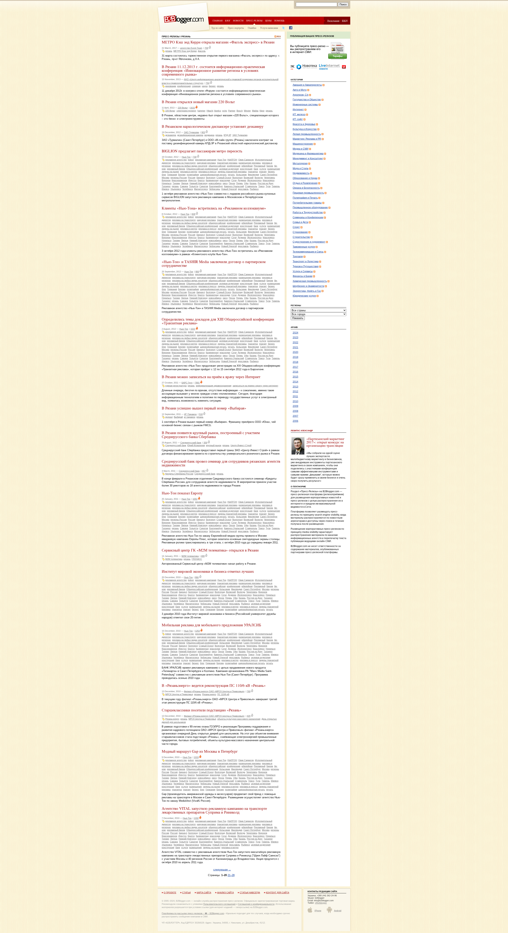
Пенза (232, 183)
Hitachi (210, 111)
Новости (238, 20)
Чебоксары (214, 189)
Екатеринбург (216, 186)
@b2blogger (321, 903)
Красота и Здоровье (304, 124)
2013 (295, 386)
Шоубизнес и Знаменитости (308, 286)
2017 (295, 367)
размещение (273, 169)
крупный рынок (213, 445)
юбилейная (247, 166)
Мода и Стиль (300, 168)
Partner (231, 111)
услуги (262, 169)
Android (337, 910)
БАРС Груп (187, 382)
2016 (295, 372)
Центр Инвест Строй (241, 445)
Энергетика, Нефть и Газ (307, 291)
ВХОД (345, 20)
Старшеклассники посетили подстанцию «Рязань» (201, 709)
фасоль (202, 51)
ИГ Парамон (190, 414)
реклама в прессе (207, 171)
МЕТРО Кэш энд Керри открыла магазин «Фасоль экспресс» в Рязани (218, 41)
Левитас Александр (302, 431)
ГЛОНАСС (197, 559)
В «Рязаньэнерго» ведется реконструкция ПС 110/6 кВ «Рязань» (214, 685)
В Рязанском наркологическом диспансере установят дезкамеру (213, 126)
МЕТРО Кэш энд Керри (185, 51)
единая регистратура (176, 385)
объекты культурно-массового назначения (238, 719)
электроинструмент (186, 111)
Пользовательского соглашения (219, 904)
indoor (191, 160)
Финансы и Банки (302, 276)
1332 (196, 818)
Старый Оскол (223, 177)
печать (231, 174)
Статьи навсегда (250, 892)
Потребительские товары (307, 203)
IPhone (318, 910)
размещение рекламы (250, 163)
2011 (295, 396)
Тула (268, 186)
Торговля (298, 256)
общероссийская (217, 166)
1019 (196, 757)
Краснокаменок (179, 180)
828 (193, 214)
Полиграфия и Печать (305, 198)
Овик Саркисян (246, 160)
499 (203, 556)
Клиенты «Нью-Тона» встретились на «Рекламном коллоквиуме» (214, 208)
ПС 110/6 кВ (223, 694)
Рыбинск (254, 189)
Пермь (239, 183)
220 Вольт (183, 108)
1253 (197, 631)
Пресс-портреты (236, 27)
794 (207, 83)
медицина (209, 135)
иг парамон (189, 417)
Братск (201, 180)
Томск (261, 186)
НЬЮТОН (232, 160)
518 (201, 414)
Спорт (296, 227)
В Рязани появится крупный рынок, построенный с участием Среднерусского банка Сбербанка (211, 434)
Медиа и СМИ (300, 149)
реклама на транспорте (184, 163)
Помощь (279, 20)
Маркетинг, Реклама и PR (307, 139)
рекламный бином (176, 169)
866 (197, 577)
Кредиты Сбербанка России (179, 474)
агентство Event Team (191, 48)
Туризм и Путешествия (305, 266)
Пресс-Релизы (171, 36)
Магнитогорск (201, 189)
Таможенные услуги (304, 247)
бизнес (212, 86)
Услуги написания (269, 27)
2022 (295, 342)
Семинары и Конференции (308, 217)
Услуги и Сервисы (303, 271)
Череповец (269, 177)
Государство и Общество (307, 99)
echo (224, 111)
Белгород (210, 177)
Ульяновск (175, 189)
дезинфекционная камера (190, 135)
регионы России (178, 177)
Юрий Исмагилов (196, 445)
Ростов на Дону (265, 183)
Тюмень (276, 186)
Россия (191, 177)
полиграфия (193, 174)
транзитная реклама (227, 163)
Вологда (259, 177)
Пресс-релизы (254, 20)
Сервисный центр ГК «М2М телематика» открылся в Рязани (210, 550)
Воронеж (166, 180)
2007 (295, 416)
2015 (295, 377)
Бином (270, 166)
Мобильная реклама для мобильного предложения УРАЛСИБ (211, 624)
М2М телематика (190, 556)
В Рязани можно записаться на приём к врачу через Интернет (211, 376)
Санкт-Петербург (268, 174)
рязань (168, 51)
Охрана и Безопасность (306, 188)
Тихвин (176, 183)
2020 (295, 352)
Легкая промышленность (307, 134)
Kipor (262, 111)
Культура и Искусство (305, 129)
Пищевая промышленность (308, 193)
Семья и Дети (300, 222)
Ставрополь (251, 186)
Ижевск (165, 189)
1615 (192, 108)
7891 (197, 382)
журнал (169, 417)
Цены (268, 20)
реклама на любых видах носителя (189, 166)
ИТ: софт (298, 119)
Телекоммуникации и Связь (308, 252)
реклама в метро (188, 171)
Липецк (184, 183)
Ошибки (252, 27)
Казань (253, 183)
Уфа (246, 183)
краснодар (225, 180)
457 (204, 471)
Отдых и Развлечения (305, 183)
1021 (192, 329)
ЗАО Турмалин (191, 132)
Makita (255, 111)
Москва (165, 177)
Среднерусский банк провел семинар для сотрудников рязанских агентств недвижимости (221, 463)
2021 (295, 347)
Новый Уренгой (229, 189)
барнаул (200, 177)
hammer (201, 111)
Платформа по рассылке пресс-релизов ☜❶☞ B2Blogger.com (193, 913)
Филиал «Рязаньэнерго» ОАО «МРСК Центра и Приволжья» (214, 691)
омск (225, 183)
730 (194, 157)
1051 (195, 499)
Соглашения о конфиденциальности (256, 904)
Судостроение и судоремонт (309, 242)
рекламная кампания (205, 160)
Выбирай (178, 417)
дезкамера (170, 135)
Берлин (182, 174)
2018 (295, 362)
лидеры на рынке (170, 171)
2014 (295, 382)
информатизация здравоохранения (213, 385)
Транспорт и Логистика (305, 261)
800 (197, 271)
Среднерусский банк (190, 442)
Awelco (217, 111)
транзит (263, 171)
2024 (295, 332)
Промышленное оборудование (310, 207)
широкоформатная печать (213, 174)
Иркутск (192, 180)
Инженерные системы (305, 104)
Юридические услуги (304, 296)
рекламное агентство (176, 160)
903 (203, 132)
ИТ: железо (299, 114)
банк (256, 169)
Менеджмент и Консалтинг (308, 158)
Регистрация (333, 20)
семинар (196, 86)
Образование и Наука (305, 178)
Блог (227, 20)
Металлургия (300, 163)
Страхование (300, 232)
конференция (184, 86)
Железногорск (254, 180)
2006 (295, 421)
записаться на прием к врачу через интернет (255, 385)
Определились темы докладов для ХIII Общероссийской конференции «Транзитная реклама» (218, 321)
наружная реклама (206, 163)
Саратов (203, 186)
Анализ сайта (225, 892)
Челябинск (187, 189)
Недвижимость (301, 173)
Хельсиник (241, 174)
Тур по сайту (217, 27)
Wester (247, 111)
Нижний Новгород (198, 183)
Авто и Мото (300, 90)
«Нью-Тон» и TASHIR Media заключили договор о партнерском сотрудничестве (214, 263)
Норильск (166, 183)
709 (206, 48)
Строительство (301, 237)
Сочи (234, 180)
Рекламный (259, 166)
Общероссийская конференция (202, 169)
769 (248, 691)
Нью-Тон (186, 157)
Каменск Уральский (234, 186)
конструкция (246, 169)
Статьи (186, 892)
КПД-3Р (227, 135)
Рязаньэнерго (209, 694)
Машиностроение (303, 144)
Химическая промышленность (310, 281)
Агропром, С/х (300, 95)
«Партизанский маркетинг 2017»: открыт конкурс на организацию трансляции (325, 442)
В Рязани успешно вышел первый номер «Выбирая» (204, 407)
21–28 (231, 875)
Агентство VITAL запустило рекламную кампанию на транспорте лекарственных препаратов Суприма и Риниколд (214, 810)
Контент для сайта (277, 892)
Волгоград (237, 177)
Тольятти (193, 186)
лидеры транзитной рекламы (232, 171)
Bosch (240, 111)
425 (248, 716)
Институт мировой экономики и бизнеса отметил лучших (208, 571)
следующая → (222, 869)
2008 (295, 411)
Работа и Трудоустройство (308, 212)
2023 (295, 337)
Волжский (248, 177)
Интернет (298, 109)
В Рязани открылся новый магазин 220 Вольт (198, 101)
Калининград (212, 180)
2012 (295, 391)
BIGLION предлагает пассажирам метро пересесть (202, 150)
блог (164, 174)
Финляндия (253, 174)
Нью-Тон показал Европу (182, 492)
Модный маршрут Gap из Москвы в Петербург (200, 751)
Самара (184, 186)
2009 (295, 406)
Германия (172, 174)
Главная (217, 20)
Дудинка (242, 180)
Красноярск (268, 180)
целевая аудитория (229, 169)
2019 (295, 357)
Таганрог (166, 186)
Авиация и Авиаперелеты (307, 85)
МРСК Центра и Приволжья (179, 694)
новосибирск (215, 183)
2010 (295, 401)
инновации (170, 86)
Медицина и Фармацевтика (308, 153)
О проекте (170, 892)
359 (205, 442)
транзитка (253, 171)
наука (205, 86)
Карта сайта (204, 892)
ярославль (243, 189)
